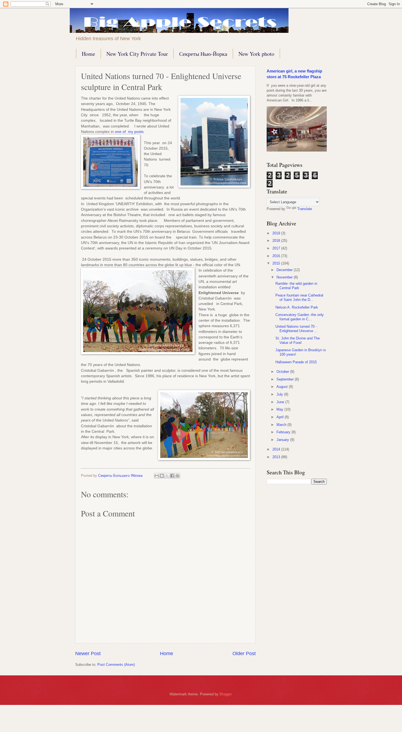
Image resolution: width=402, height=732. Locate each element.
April (280, 417)
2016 (276, 256)
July (280, 394)
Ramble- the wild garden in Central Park (296, 285)
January (283, 440)
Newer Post (88, 653)
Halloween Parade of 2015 (296, 362)
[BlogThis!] (162, 475)
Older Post (244, 653)
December (285, 270)
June (280, 402)
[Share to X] (167, 475)
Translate (304, 209)
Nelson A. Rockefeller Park (296, 307)
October (283, 372)
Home (88, 53)
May (280, 409)
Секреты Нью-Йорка (203, 53)
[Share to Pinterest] (177, 475)
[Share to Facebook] (172, 475)
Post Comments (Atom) (116, 665)
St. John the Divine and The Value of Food (297, 340)
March (281, 425)
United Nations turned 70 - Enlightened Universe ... (296, 328)
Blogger (225, 694)
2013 (276, 457)
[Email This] (156, 475)
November (285, 277)
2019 (276, 233)
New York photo (256, 53)
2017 (276, 248)
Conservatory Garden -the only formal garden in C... (299, 317)
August (282, 387)
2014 (276, 449)
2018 (276, 241)
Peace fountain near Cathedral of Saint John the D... (299, 297)
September (285, 379)
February (284, 432)
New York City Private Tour (137, 53)
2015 (276, 263)
